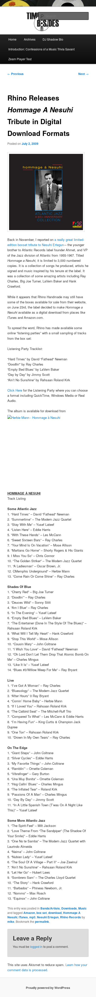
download (55, 912)
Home (12, 39)
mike (10, 921)
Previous (15, 74)
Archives (29, 39)
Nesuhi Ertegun (48, 917)
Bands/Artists (50, 908)
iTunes (23, 917)
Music (82, 908)
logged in (36, 946)
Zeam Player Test (20, 59)
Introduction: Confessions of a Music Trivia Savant (41, 49)
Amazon (29, 912)
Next (83, 74)
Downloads (69, 908)
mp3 (32, 917)
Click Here (14, 390)
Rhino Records (70, 917)
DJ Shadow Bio (53, 39)
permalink (42, 921)
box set (41, 912)
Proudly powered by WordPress (48, 987)
